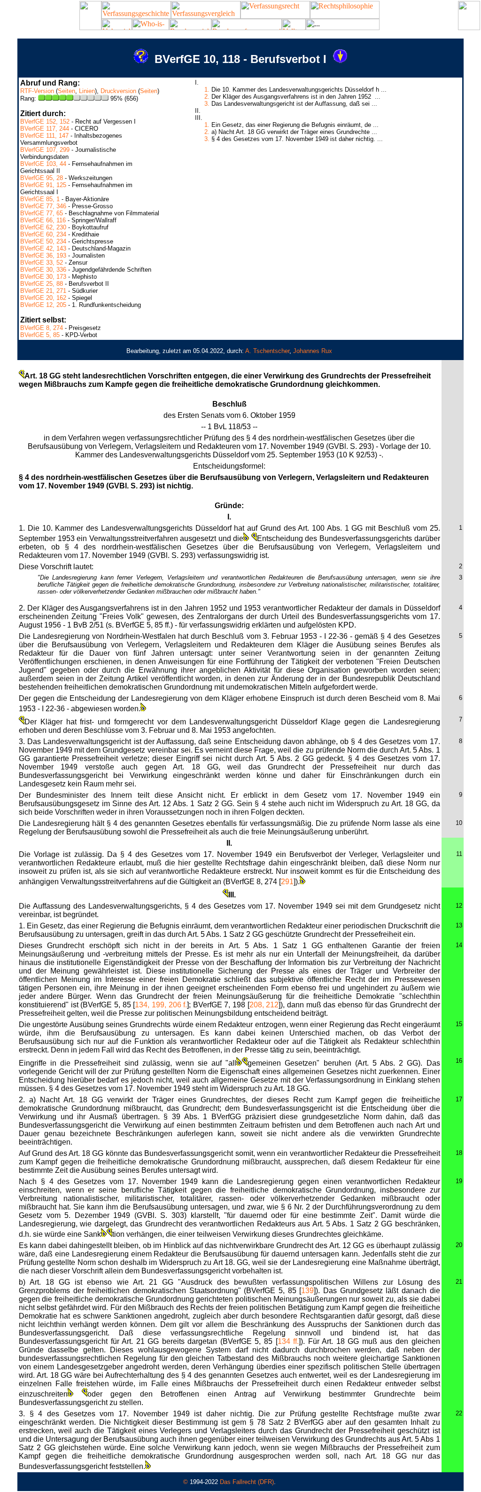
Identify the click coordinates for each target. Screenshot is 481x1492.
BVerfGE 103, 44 (43, 163)
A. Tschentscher (267, 350)
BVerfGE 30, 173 (43, 276)
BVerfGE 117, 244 (44, 128)
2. (206, 96)
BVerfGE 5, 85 (40, 334)
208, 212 (264, 1005)
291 (287, 882)
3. (206, 103)
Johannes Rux (312, 350)
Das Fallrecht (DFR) (247, 1481)
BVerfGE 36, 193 (43, 255)
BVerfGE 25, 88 (41, 283)
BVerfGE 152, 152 (45, 121)
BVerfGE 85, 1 (40, 199)
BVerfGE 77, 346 (43, 206)
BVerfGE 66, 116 (43, 220)
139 (307, 1291)
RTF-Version (37, 90)
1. (206, 89)
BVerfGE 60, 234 (43, 234)
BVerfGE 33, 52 (41, 262)
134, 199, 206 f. (161, 1005)
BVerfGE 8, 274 (41, 327)
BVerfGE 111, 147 (44, 135)
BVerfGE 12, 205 (43, 304)
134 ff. (288, 1341)
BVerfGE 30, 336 (43, 269)
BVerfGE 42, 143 (43, 248)
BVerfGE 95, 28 (41, 177)
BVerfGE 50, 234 (43, 241)
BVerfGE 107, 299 (45, 149)
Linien (87, 90)
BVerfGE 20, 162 (43, 297)
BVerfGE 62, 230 (43, 227)
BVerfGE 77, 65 (41, 213)
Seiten (66, 90)
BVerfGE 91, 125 (43, 184)
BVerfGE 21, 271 (43, 290)
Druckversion (118, 90)
